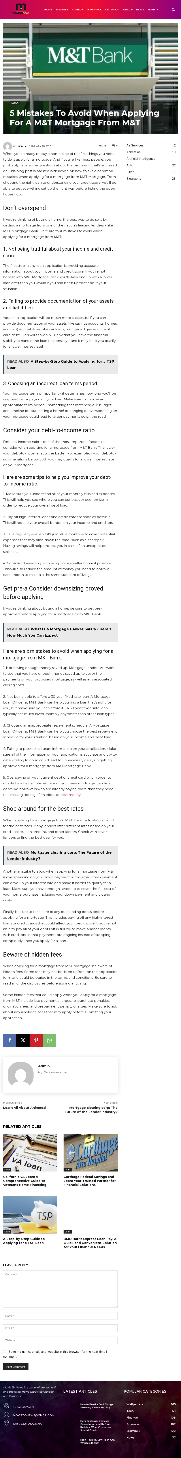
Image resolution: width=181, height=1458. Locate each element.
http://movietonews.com (52, 1072)
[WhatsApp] (49, 1040)
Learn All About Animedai (24, 1108)
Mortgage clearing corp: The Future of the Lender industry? (91, 1110)
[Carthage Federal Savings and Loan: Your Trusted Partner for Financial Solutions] (90, 1152)
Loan (15, 102)
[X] (23, 1040)
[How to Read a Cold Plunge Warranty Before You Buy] (70, 1408)
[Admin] (8, 146)
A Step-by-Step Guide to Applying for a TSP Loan (24, 1241)
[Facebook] (9, 1040)
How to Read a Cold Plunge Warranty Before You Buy (96, 1406)
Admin (21, 146)
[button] (173, 9)
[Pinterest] (36, 1040)
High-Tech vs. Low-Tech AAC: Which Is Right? (97, 1441)
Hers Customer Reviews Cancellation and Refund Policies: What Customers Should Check (95, 1426)
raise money (70, 795)
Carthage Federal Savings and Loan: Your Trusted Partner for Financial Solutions (90, 1181)
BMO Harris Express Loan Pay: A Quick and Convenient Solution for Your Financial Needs (90, 1243)
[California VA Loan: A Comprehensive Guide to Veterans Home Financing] (30, 1152)
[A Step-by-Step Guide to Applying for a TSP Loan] (30, 1215)
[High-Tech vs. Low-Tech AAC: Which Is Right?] (70, 1444)
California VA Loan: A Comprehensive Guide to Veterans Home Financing (24, 1181)
